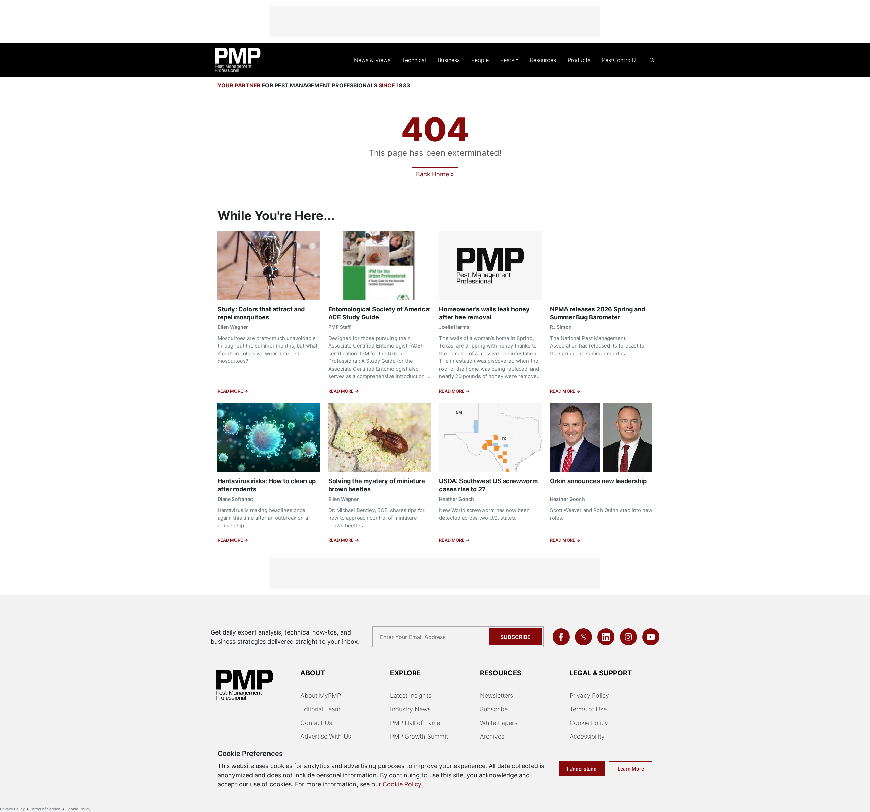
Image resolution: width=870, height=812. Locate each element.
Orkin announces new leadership (598, 481)
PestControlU (619, 59)
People (480, 59)
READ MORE (231, 391)
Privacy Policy (589, 695)
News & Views (372, 59)
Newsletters (496, 695)
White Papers (498, 722)
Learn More (630, 769)
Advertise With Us (325, 736)
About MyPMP (320, 695)
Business (449, 59)
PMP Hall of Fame (415, 722)
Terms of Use (588, 709)
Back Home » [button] (435, 174)
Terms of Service (45, 809)
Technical (414, 59)
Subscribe (515, 636)
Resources (543, 59)
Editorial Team (320, 709)
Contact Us (316, 722)
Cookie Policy (589, 722)
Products (579, 59)
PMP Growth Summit (419, 736)
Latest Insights (410, 695)
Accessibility (587, 736)
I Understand (582, 769)
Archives (492, 736)
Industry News (410, 709)
